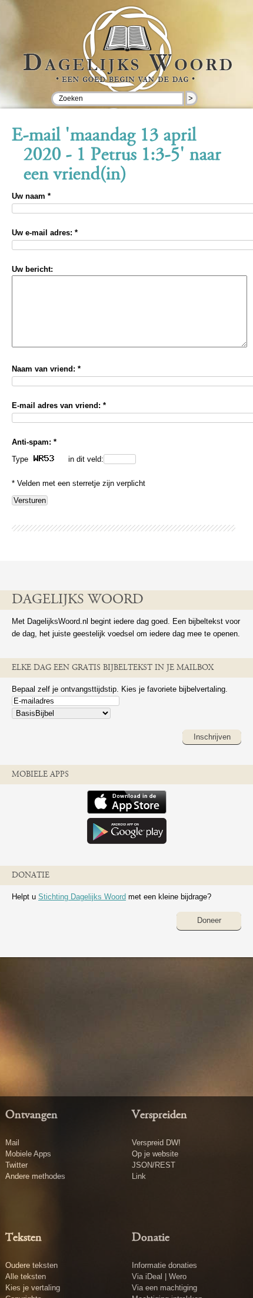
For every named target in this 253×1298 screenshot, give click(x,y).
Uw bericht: (32, 269)
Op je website (155, 1153)
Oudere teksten (31, 1265)
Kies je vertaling (32, 1287)
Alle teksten (25, 1276)
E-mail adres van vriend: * (59, 405)
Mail (12, 1142)
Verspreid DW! (156, 1142)
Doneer (209, 920)
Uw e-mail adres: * (45, 232)
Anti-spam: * (34, 442)
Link (139, 1176)
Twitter (16, 1165)
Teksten (23, 1238)
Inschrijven (212, 736)
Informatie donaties (164, 1265)
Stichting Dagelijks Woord (82, 896)
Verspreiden (159, 1115)
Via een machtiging (164, 1287)
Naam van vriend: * (46, 368)
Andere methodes (35, 1176)
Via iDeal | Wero (159, 1276)
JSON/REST (153, 1165)
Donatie (150, 1238)
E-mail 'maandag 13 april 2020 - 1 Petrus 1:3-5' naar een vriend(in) (116, 156)
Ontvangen (31, 1115)
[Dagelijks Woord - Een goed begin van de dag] (127, 58)
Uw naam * (31, 196)
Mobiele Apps (28, 1153)
